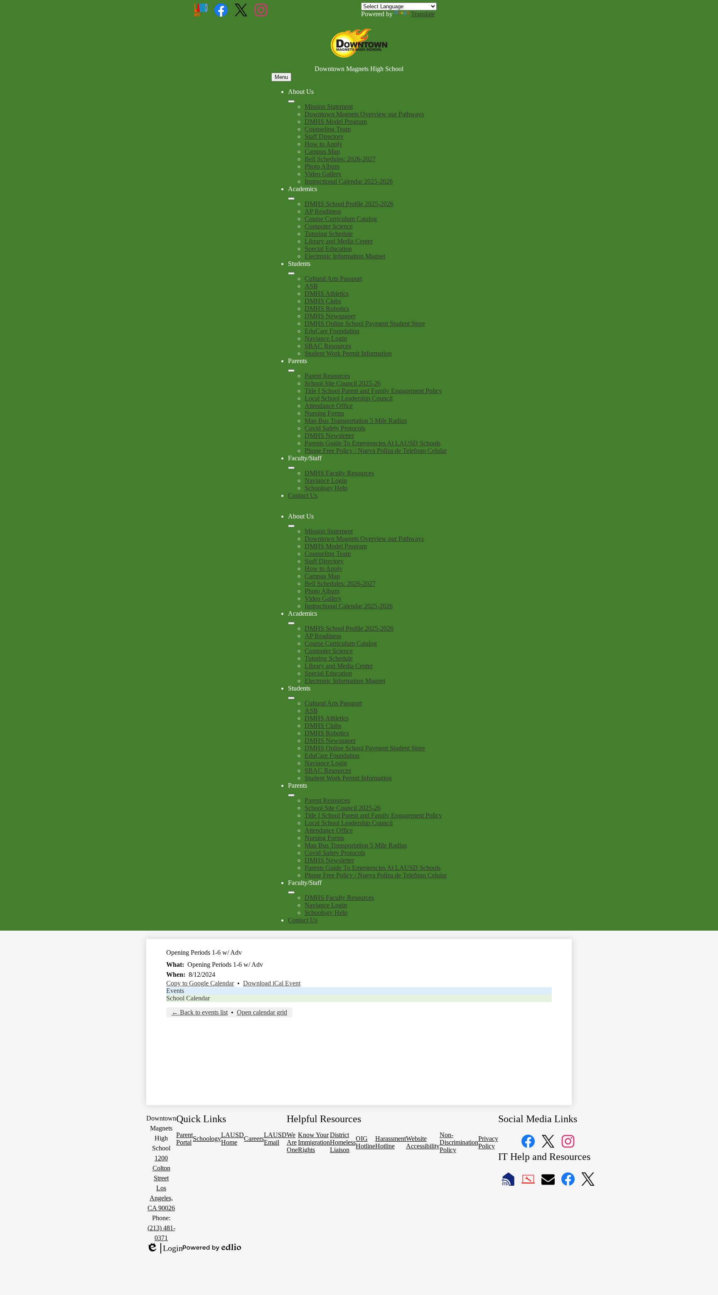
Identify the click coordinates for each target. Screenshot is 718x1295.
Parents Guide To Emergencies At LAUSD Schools (372, 443)
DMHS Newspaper (330, 315)
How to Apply (323, 143)
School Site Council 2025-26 (343, 383)
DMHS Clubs (323, 301)
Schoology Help (326, 487)
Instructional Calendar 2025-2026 (349, 181)
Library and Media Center (339, 241)
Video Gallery (323, 173)
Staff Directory (324, 136)
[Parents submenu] (291, 370)
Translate (423, 13)
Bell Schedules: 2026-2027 (340, 158)
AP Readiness (323, 211)
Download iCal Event (271, 983)
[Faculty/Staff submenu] (291, 468)
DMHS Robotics (327, 308)
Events (175, 990)
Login (164, 1248)
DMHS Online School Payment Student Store (365, 323)
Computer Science (329, 226)
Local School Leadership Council (349, 398)
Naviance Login (326, 338)
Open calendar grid (262, 1012)
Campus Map (322, 151)
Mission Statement (329, 106)
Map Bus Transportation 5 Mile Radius (356, 420)
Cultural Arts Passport (333, 278)
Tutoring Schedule (329, 233)
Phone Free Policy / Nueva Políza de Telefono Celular (376, 450)
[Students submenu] (291, 273)
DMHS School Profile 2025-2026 (349, 203)
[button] (291, 526)
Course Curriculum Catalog (341, 218)
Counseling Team (328, 129)
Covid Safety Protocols (335, 428)
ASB (311, 286)
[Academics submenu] (291, 198)
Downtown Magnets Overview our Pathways (364, 114)
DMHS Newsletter (329, 435)
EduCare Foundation (332, 330)
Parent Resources (327, 375)
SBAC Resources (328, 345)
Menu (281, 77)
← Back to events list (200, 1012)
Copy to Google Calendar (200, 983)
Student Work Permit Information (348, 353)
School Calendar (188, 998)
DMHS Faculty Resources (339, 473)
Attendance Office (329, 405)
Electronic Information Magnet (345, 256)
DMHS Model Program (336, 121)
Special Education (328, 248)
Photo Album (322, 166)
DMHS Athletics (327, 293)
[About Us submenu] (291, 101)
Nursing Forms (324, 413)
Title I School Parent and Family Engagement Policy (373, 390)
